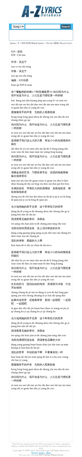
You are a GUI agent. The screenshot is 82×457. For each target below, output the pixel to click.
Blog (48, 453)
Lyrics (13, 43)
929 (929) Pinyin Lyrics (32, 43)
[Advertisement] (41, 35)
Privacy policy (38, 453)
